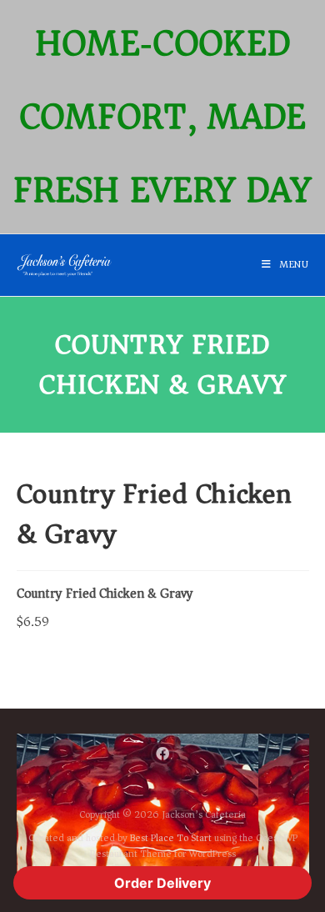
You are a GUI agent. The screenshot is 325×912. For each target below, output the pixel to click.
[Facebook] (163, 754)
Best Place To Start (171, 838)
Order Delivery (162, 882)
